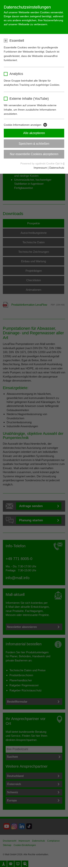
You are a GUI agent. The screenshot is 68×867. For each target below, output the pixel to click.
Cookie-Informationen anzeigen (22, 124)
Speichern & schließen (34, 143)
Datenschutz (56, 167)
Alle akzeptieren (34, 133)
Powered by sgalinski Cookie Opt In (41, 163)
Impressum (40, 167)
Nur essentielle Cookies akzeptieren (34, 154)
